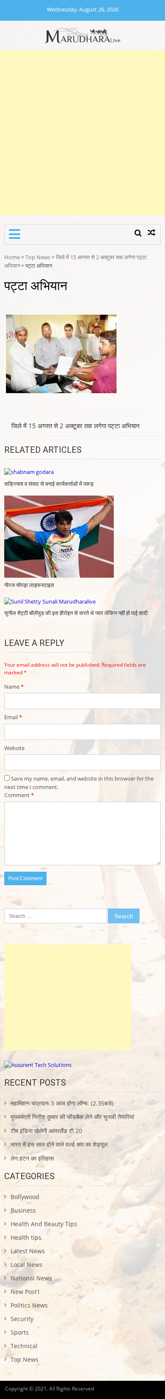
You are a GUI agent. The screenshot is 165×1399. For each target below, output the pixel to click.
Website (14, 748)
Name (14, 686)
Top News (37, 257)
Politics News (29, 1305)
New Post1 (25, 1292)
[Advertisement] (82, 132)
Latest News (28, 1251)
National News (31, 1278)
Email (13, 717)
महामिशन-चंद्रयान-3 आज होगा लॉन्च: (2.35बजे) (62, 1103)
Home (12, 257)
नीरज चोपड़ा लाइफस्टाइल (29, 585)
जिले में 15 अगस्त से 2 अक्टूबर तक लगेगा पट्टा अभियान (75, 425)
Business (23, 1210)
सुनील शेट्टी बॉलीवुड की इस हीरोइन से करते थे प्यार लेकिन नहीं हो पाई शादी (76, 613)
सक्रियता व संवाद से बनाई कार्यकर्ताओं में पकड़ (49, 484)
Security (22, 1319)
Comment (19, 795)
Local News (26, 1264)
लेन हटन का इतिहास (32, 1158)
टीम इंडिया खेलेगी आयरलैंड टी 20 (46, 1131)
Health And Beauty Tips (44, 1224)
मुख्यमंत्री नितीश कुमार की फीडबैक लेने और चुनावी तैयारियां (72, 1117)
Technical (24, 1346)
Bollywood (25, 1197)
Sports (20, 1332)
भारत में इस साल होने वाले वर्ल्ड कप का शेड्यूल (59, 1144)
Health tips (26, 1237)
